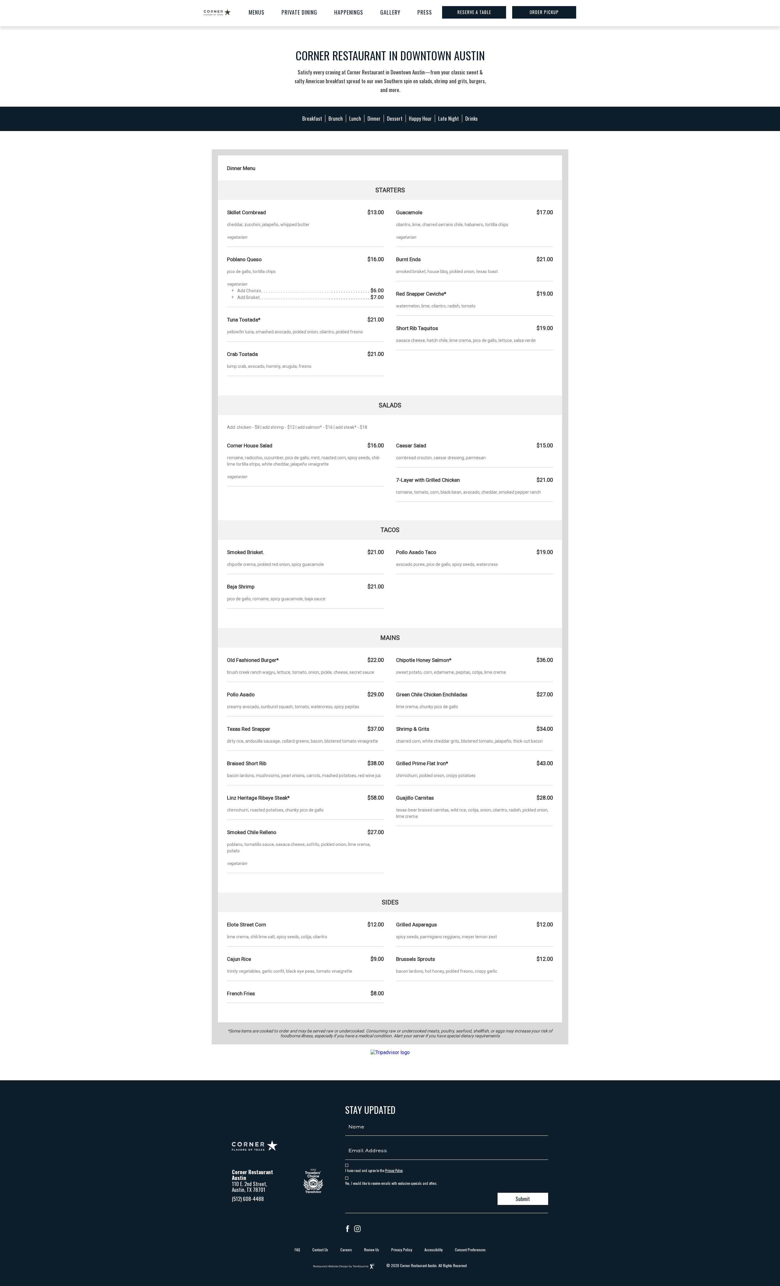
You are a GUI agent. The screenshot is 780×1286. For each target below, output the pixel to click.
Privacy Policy (393, 1170)
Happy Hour (420, 118)
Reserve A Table (474, 12)
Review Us (371, 1249)
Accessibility (433, 1249)
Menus (256, 12)
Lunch (355, 118)
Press (424, 12)
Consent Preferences (470, 1249)
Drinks (471, 118)
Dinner (374, 118)
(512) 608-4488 (248, 1199)
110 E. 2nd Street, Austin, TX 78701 (249, 1187)
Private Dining (299, 12)
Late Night (448, 118)
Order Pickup (544, 12)
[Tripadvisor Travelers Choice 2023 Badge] (313, 1191)
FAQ (297, 1249)
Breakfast (312, 118)
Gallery (390, 12)
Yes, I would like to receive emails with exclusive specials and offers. (391, 1183)
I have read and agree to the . (374, 1171)
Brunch (335, 118)
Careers (346, 1249)
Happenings (348, 12)
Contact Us (320, 1249)
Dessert (394, 118)
